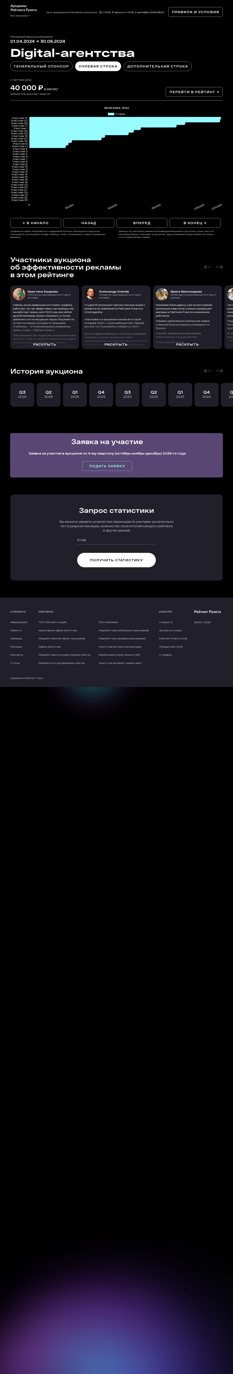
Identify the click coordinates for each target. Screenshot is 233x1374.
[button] (207, 267)
